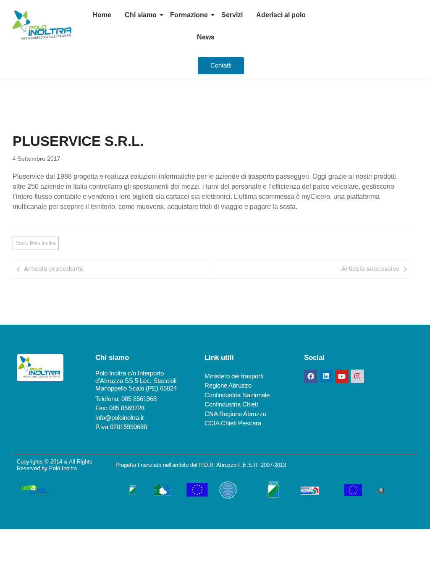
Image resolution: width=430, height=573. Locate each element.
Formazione (189, 14)
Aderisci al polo (281, 14)
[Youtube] (342, 376)
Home (101, 14)
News (206, 37)
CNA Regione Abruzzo (235, 413)
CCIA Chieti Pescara (233, 423)
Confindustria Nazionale (237, 394)
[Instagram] (357, 376)
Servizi (232, 14)
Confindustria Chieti (231, 404)
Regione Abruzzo (228, 385)
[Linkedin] (326, 376)
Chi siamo (141, 14)
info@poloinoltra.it (119, 417)
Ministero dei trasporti (234, 376)
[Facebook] (310, 376)
